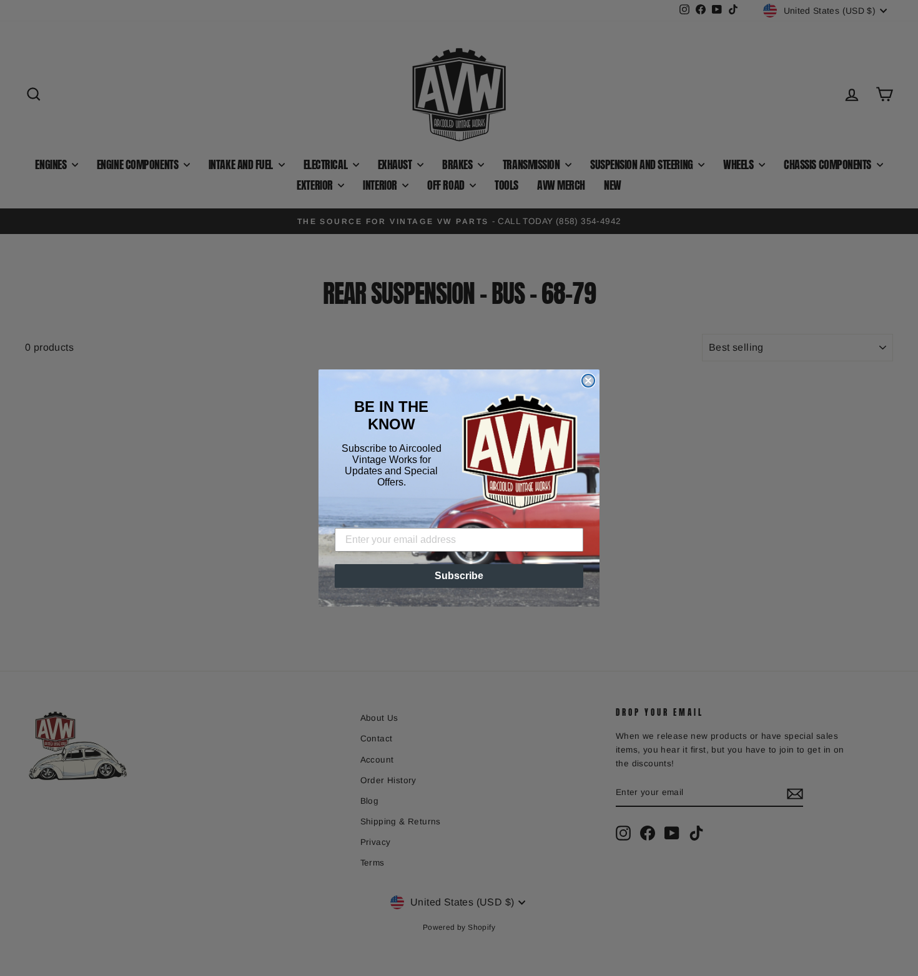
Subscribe (459, 575)
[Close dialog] (588, 380)
